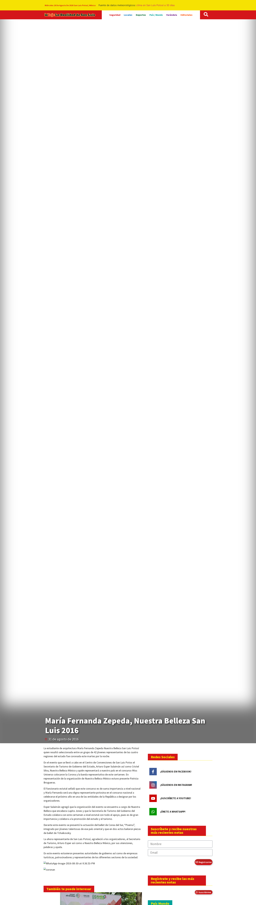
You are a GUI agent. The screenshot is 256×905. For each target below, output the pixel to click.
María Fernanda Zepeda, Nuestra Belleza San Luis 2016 (125, 725)
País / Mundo (156, 14)
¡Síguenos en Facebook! (175, 771)
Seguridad (114, 14)
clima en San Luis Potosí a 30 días (155, 5)
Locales (128, 14)
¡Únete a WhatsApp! (172, 811)
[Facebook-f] (153, 771)
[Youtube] (153, 798)
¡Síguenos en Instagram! (176, 785)
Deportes (141, 14)
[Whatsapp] (153, 811)
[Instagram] (153, 785)
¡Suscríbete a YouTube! (175, 798)
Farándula (171, 14)
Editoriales (186, 14)
